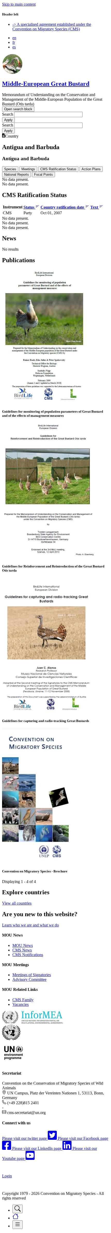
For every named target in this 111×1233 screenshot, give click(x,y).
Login (7, 1176)
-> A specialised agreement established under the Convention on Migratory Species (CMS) (51, 26)
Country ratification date (63, 207)
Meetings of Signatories (31, 975)
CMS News (22, 950)
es (14, 47)
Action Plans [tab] (91, 169)
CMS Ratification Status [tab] (58, 169)
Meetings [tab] (28, 169)
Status (29, 207)
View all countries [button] (16, 903)
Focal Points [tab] (43, 174)
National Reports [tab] (16, 174)
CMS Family (23, 1000)
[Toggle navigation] (17, 1209)
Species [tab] (10, 169)
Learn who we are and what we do (30, 925)
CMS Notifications (27, 955)
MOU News (22, 945)
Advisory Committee (29, 979)
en (14, 38)
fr (13, 42)
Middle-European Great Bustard (45, 83)
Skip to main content (19, 4)
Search (7, 114)
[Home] (12, 73)
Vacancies (20, 1004)
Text (94, 207)
